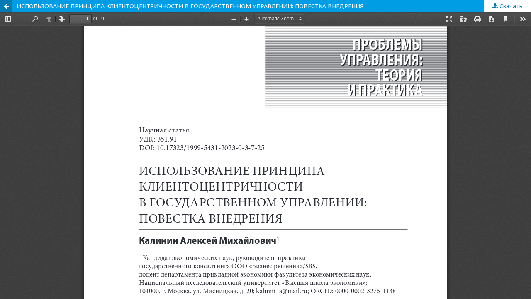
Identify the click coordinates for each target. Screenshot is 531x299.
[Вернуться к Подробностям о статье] (6, 6)
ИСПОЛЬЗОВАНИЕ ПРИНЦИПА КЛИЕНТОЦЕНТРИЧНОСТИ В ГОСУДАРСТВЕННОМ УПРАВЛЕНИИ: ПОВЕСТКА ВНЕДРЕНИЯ (190, 6)
